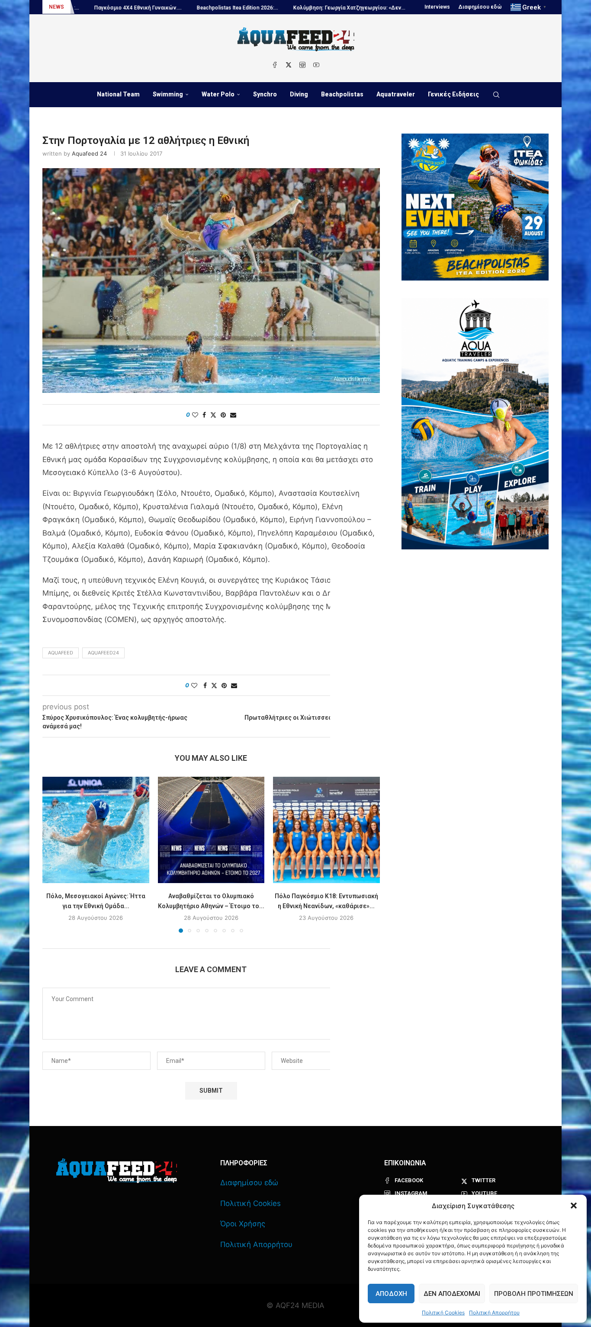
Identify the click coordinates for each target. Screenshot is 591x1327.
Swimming (168, 94)
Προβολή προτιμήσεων (533, 1294)
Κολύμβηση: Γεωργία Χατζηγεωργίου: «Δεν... (247, 8)
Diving (299, 94)
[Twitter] (289, 65)
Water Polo (218, 94)
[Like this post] (195, 414)
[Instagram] (302, 65)
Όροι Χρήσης (242, 1223)
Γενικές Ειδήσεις (453, 94)
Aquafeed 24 (89, 153)
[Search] (496, 94)
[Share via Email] (233, 414)
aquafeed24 (103, 653)
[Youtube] (316, 65)
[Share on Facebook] (204, 414)
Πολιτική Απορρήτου (494, 1312)
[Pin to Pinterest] (223, 414)
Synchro (265, 94)
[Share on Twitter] (213, 414)
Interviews (437, 7)
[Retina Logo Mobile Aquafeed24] (116, 1170)
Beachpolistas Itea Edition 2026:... (135, 8)
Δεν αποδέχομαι (452, 1294)
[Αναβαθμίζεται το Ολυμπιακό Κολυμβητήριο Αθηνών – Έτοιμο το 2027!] (211, 830)
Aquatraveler (395, 94)
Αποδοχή (391, 1294)
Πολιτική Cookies (443, 1312)
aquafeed (60, 653)
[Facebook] (275, 65)
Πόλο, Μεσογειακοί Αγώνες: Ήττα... (363, 8)
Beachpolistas (342, 94)
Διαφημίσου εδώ (480, 7)
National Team (118, 94)
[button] (573, 1205)
